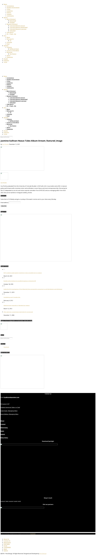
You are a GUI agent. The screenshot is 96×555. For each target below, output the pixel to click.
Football (12, 22)
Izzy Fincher (5, 144)
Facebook (6, 347)
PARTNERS (7, 544)
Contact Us (7, 541)
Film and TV (10, 39)
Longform (10, 11)
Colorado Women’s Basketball (19, 27)
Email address (4, 202)
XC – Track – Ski (11, 34)
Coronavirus (10, 6)
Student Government (13, 7)
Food (8, 44)
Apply (2, 431)
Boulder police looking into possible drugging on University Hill (20, 281)
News (5, 4)
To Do (5, 62)
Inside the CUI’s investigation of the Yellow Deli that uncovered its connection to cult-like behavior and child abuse (33, 289)
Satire (8, 55)
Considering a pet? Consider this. (12, 297)
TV (10, 41)
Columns (9, 47)
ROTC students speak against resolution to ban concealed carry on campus (23, 273)
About (2, 421)
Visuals (6, 59)
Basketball (13, 21)
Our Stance (13, 54)
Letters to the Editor (13, 50)
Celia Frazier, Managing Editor (9, 411)
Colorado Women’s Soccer (17, 26)
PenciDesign (32, 533)
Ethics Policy (4, 438)
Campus (9, 14)
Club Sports (10, 32)
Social (5, 546)
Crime (8, 9)
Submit (3, 434)
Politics (9, 12)
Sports (6, 17)
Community (10, 16)
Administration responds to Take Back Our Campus (17, 305)
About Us (6, 539)
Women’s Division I (12, 24)
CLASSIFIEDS (7, 547)
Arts (5, 36)
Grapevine (10, 57)
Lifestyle (9, 42)
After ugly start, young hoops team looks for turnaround (18, 312)
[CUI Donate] (36, 261)
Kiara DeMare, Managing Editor (9, 414)
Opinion (6, 45)
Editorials (9, 52)
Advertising (4, 427)
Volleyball (13, 31)
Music (8, 37)
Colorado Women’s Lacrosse (18, 29)
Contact (3, 424)
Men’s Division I (11, 19)
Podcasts (6, 60)
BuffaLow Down (14, 49)
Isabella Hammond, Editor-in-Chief (10, 407)
